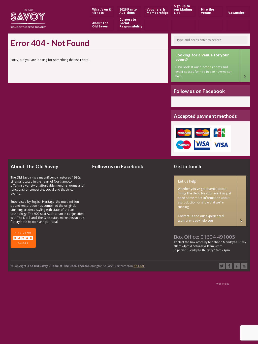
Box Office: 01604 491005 (204, 236)
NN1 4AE (139, 266)
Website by (222, 283)
